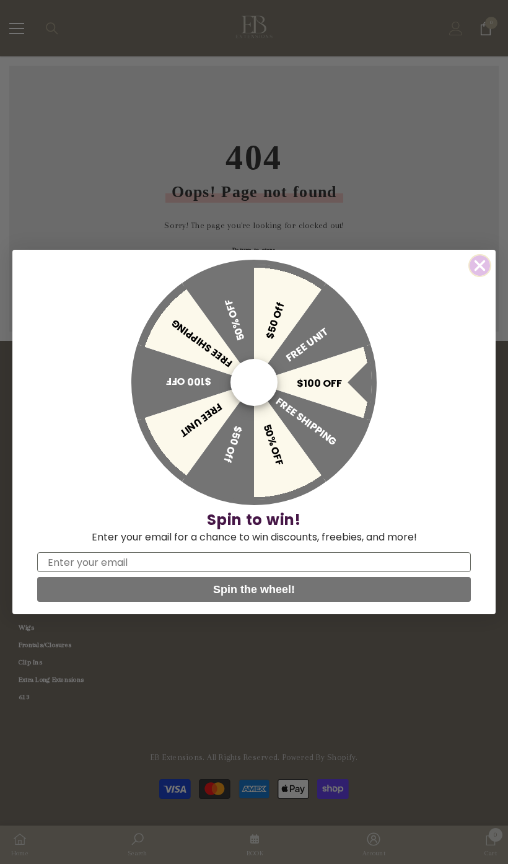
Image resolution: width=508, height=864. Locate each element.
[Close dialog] (480, 265)
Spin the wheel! (254, 589)
